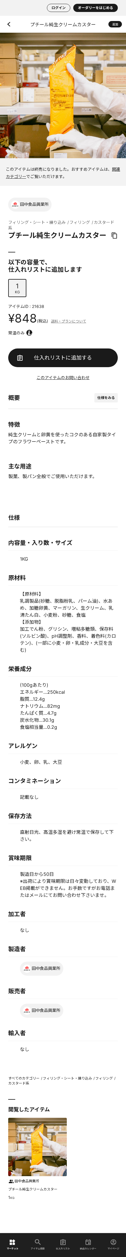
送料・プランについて (68, 321)
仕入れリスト (63, 1248)
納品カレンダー (88, 1248)
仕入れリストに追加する (63, 358)
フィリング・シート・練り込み (37, 222)
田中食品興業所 (34, 204)
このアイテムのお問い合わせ (63, 377)
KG (17, 288)
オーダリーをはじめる (95, 8)
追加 (115, 24)
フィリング (79, 222)
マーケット (12, 1248)
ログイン (59, 8)
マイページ (113, 1248)
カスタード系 (18, 1083)
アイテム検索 (38, 1248)
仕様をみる (106, 397)
